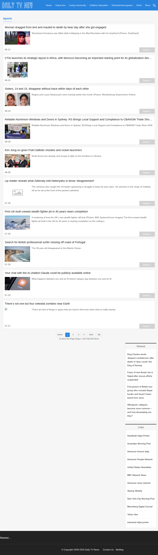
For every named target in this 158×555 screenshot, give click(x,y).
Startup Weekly (134, 491)
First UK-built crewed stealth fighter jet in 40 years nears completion (46, 211)
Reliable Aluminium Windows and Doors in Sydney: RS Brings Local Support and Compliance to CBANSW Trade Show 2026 (79, 119)
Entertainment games (122, 5)
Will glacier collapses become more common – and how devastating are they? (139, 410)
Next (91, 335)
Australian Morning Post (139, 443)
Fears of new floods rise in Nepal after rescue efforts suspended (140, 376)
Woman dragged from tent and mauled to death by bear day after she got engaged (55, 27)
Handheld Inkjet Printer (138, 435)
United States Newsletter (139, 467)
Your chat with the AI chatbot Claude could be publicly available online (48, 272)
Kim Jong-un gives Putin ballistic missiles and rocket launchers (43, 150)
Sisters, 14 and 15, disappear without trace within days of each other (47, 88)
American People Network (140, 459)
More (147, 5)
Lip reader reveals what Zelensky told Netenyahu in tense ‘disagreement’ (49, 180)
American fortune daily (138, 451)
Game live (60, 5)
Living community (77, 5)
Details (146, 50)
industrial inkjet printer (138, 522)
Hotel (138, 5)
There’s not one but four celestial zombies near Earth (37, 303)
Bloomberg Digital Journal (139, 506)
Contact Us (108, 549)
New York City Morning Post (140, 498)
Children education (99, 5)
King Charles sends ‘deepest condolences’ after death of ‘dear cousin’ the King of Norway (140, 360)
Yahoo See (132, 514)
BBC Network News (136, 475)
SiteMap (120, 549)
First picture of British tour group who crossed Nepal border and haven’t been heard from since (139, 392)
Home (49, 5)
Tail (99, 335)
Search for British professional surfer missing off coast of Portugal (45, 242)
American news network (139, 483)
